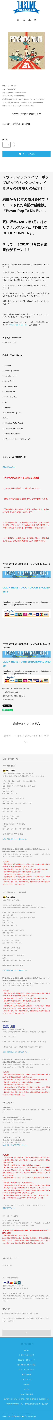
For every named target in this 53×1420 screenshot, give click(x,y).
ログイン (26, 1389)
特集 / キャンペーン (8, 106)
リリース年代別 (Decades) (10, 102)
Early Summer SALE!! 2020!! (25, 106)
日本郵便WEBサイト (8, 1208)
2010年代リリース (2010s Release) (32, 102)
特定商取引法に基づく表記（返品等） (16, 689)
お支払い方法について (26, 1355)
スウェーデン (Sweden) (38, 99)
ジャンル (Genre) (7, 92)
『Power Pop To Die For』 (18, 325)
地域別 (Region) (7, 99)
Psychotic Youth (10, 89)
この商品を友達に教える (11, 692)
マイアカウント (26, 1379)
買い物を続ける (8, 699)
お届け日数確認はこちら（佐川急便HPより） (16, 1052)
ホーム (26, 1350)
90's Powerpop (20, 95)
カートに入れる (29, 154)
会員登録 (26, 1384)
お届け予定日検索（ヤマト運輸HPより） (14, 839)
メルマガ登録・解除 (26, 1394)
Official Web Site (8, 467)
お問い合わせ (26, 1374)
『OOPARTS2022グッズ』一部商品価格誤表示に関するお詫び (26, 1404)
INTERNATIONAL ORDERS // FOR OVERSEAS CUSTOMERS (26, 1399)
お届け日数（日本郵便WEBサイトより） (14, 1145)
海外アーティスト (7, 85)
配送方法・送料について (26, 1360)
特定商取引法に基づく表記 (26, 1365)
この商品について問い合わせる (13, 696)
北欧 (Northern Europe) (22, 99)
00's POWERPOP (21, 92)
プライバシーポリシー (26, 1369)
